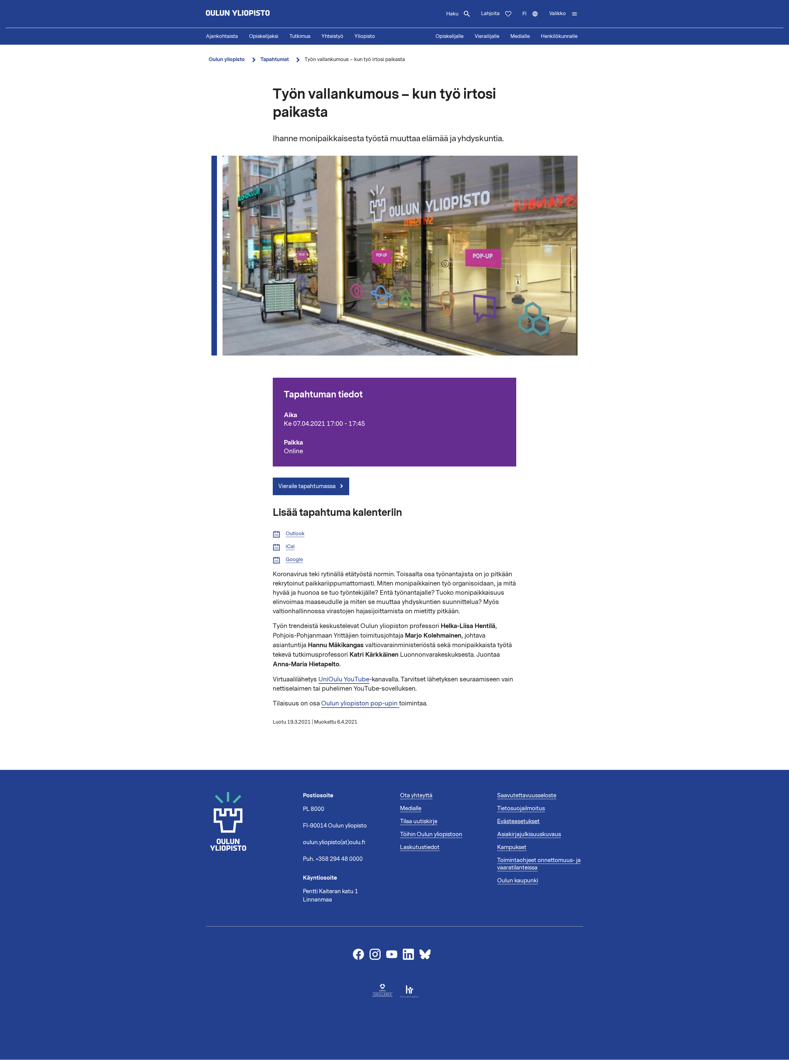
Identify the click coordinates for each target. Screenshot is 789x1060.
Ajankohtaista (222, 36)
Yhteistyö (332, 36)
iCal (290, 547)
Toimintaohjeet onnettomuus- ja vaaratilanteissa (539, 864)
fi (533, 19)
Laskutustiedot (419, 847)
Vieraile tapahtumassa (307, 486)
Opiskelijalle (449, 36)
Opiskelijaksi (263, 36)
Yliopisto (364, 36)
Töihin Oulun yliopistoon (431, 834)
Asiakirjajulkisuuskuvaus (529, 834)
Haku (452, 13)
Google (294, 560)
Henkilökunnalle (559, 36)
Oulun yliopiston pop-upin (360, 703)
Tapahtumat (274, 59)
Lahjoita (490, 13)
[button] (563, 14)
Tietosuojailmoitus (521, 808)
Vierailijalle (487, 36)
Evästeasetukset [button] (518, 821)
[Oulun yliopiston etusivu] (257, 14)
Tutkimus (299, 36)
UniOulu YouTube (343, 679)
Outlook (295, 534)
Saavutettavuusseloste (526, 795)
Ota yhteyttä (416, 795)
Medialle (520, 36)
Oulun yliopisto (227, 59)
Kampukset (511, 847)
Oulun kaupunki (517, 881)
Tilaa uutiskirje (418, 821)
